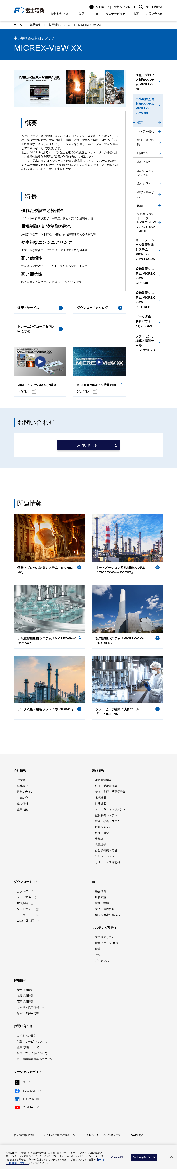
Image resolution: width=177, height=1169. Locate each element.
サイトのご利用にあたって (59, 1135)
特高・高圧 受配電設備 (110, 791)
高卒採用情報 (25, 1001)
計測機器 (100, 803)
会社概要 (22, 785)
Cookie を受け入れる (144, 1157)
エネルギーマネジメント (110, 809)
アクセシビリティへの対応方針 (102, 1135)
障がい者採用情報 (28, 1013)
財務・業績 (102, 903)
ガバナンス (102, 960)
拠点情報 (22, 803)
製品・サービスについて (32, 1041)
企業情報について (28, 1047)
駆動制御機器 (103, 780)
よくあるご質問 (26, 1035)
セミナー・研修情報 (107, 862)
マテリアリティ (104, 937)
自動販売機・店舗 (106, 850)
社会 (98, 954)
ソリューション (104, 856)
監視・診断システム (107, 821)
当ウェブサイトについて (32, 1053)
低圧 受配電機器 (106, 785)
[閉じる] (171, 1157)
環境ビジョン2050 (106, 943)
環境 (98, 948)
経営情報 (100, 891)
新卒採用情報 (25, 989)
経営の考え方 (25, 791)
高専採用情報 (25, 995)
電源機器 (100, 797)
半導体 (99, 838)
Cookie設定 (136, 1135)
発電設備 (100, 844)
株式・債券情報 (104, 909)
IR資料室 (100, 897)
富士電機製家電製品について (35, 1059)
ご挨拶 (21, 780)
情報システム (103, 827)
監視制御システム (106, 815)
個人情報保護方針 (25, 1135)
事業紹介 (22, 797)
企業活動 (22, 809)
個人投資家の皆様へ (107, 914)
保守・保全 (102, 832)
